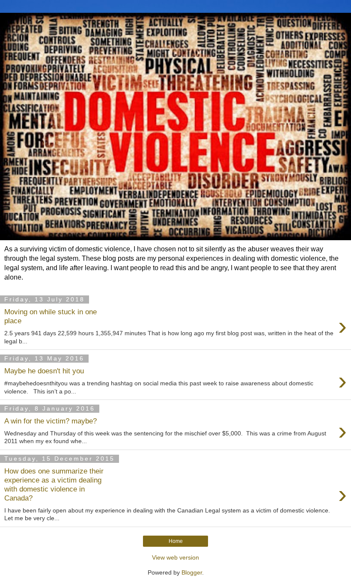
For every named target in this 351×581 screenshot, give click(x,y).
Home (176, 541)
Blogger (191, 572)
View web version (175, 557)
